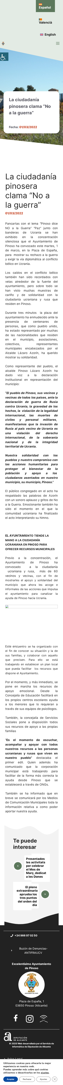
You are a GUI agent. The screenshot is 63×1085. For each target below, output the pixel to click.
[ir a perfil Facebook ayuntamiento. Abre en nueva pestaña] (15, 1018)
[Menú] (57, 43)
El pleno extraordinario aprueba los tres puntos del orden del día (27, 896)
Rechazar (27, 1079)
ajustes (45, 1072)
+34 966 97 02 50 (26, 935)
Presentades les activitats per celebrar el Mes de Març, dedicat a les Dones (36, 867)
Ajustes (43, 1079)
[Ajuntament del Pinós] (3, 43)
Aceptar (10, 1079)
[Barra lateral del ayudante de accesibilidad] (4, 56)
